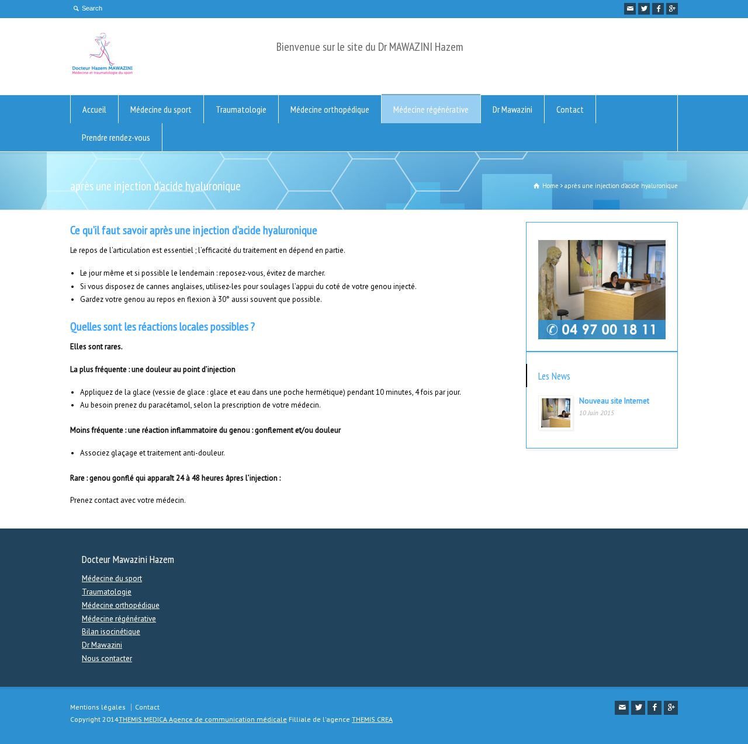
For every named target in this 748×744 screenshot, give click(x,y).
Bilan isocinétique (111, 632)
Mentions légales (98, 707)
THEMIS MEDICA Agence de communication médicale (203, 719)
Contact (570, 109)
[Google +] (672, 9)
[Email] (630, 9)
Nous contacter (107, 658)
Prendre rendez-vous (116, 137)
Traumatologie (241, 109)
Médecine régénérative (431, 109)
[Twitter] (644, 9)
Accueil (94, 109)
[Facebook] (658, 9)
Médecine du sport (161, 109)
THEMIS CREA (372, 719)
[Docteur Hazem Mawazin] (102, 73)
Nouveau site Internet (614, 401)
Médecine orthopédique (329, 109)
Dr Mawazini (512, 109)
